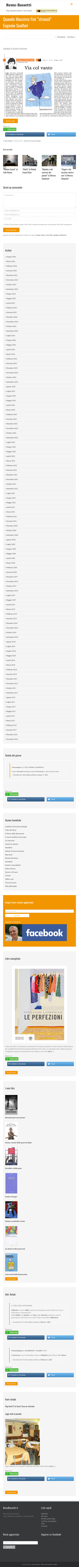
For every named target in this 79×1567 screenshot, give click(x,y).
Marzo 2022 (10, 461)
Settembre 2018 (12, 637)
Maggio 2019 (11, 600)
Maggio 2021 (11, 502)
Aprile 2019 (10, 604)
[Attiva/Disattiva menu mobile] (72, 4)
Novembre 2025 (12, 280)
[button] (4, 167)
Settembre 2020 (12, 535)
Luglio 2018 (10, 646)
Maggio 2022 (11, 451)
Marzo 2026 (10, 261)
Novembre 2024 (12, 321)
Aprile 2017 (10, 716)
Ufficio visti (9, 879)
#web (34, 1315)
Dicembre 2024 (11, 317)
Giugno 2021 (11, 498)
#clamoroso (17, 1355)
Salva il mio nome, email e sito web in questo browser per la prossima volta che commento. (38, 224)
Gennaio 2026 (11, 270)
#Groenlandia (40, 771)
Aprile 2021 (10, 507)
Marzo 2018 (10, 665)
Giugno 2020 (11, 549)
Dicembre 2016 (11, 734)
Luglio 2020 (10, 544)
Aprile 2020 (10, 558)
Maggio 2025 (11, 298)
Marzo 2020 (10, 563)
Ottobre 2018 (11, 632)
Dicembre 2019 (11, 577)
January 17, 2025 (42, 775)
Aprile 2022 (10, 456)
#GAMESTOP (29, 1350)
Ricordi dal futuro (11, 858)
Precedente (61, 37)
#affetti (17, 1315)
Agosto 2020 (11, 540)
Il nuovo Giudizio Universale (15, 837)
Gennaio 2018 (11, 674)
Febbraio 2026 (11, 266)
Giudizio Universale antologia (32, 141)
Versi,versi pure (10, 882)
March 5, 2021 (46, 1322)
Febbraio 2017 (11, 725)
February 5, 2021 (46, 1360)
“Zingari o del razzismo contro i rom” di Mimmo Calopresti (67, 174)
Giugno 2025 (11, 294)
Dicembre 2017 (11, 679)
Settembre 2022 (12, 437)
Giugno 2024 (11, 340)
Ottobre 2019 (11, 586)
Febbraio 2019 (11, 614)
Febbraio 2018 (11, 669)
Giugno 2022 (11, 447)
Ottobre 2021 (11, 484)
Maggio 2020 (11, 553)
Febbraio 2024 (11, 359)
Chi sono (44, 1516)
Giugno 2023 (11, 396)
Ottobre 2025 (11, 284)
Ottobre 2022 (11, 433)
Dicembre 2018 (11, 623)
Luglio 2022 (10, 442)
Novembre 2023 (12, 373)
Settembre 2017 (12, 693)
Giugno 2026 (11, 257)
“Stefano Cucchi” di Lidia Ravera (10, 171)
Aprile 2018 (10, 660)
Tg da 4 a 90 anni (11, 872)
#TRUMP (31, 767)
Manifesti (8, 847)
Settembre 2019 (12, 591)
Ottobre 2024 (11, 326)
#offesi (27, 1310)
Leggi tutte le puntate (13, 1413)
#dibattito (44, 1355)
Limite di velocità (11, 844)
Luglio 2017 (10, 702)
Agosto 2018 (11, 642)
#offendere (15, 1310)
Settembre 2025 (12, 289)
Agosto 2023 (11, 386)
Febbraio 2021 (11, 516)
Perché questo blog (48, 1519)
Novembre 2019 (12, 581)
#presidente (20, 771)
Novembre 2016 (12, 739)
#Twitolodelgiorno (17, 767)
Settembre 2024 (12, 331)
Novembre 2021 (12, 479)
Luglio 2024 (10, 335)
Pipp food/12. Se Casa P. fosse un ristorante (20, 1406)
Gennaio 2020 (11, 572)
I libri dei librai (10, 830)
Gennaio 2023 (11, 419)
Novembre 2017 (12, 683)
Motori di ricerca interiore (14, 851)
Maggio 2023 (11, 400)
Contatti (44, 1526)
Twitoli (7, 875)
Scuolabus (9, 861)
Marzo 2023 (10, 410)
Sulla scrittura (10, 868)
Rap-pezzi (9, 854)
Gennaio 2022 (11, 470)
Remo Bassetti (8, 141)
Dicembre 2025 (11, 275)
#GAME (39, 1350)
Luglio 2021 (10, 493)
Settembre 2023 (12, 382)
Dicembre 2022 (11, 424)
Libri (43, 1523)
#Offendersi (54, 1317)
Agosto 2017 (11, 697)
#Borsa (63, 1355)
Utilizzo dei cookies (46, 1564)
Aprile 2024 (10, 349)
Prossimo (70, 37)
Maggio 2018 (11, 655)
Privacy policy (36, 1564)
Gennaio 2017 (11, 730)
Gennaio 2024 (11, 363)
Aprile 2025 (10, 303)
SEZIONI (44, 1514)
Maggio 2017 (11, 711)
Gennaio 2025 (11, 312)
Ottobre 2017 (11, 688)
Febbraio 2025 (11, 308)
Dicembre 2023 (11, 368)
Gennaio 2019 (11, 618)
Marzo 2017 (10, 720)
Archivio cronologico (48, 1521)
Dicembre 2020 (11, 526)
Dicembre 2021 (11, 475)
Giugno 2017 (11, 707)
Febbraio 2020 (11, 567)
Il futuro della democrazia (14, 833)
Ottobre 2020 (11, 530)
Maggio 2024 (11, 345)
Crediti (55, 1564)
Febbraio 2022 (11, 465)
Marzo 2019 (10, 609)
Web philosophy (11, 886)
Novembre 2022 (12, 428)
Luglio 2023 (10, 391)
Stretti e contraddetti (13, 865)
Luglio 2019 (10, 595)
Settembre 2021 (12, 488)
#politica (26, 1315)
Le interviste (9, 840)
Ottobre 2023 (11, 377)
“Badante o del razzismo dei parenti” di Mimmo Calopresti (49, 174)
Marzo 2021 (10, 512)
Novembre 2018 (12, 628)
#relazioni (44, 1315)
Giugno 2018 (11, 651)
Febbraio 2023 (11, 414)
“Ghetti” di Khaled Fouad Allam (29, 171)
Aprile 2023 (10, 405)
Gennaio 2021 (11, 521)
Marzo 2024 (10, 354)
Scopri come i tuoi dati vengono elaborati (51, 235)
